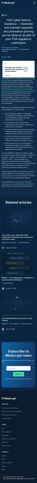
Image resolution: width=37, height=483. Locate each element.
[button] (33, 3)
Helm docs (5, 442)
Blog (3, 428)
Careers (4, 466)
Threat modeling (6, 418)
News (3, 469)
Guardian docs (6, 445)
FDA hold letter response (9, 415)
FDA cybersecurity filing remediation (12, 411)
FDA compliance (6, 432)
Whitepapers (5, 435)
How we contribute (7, 462)
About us (4, 456)
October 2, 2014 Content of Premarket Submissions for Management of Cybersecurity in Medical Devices (18, 91)
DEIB (3, 459)
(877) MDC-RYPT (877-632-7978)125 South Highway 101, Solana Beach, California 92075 (19, 477)
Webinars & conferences (9, 439)
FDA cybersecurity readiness (10, 408)
